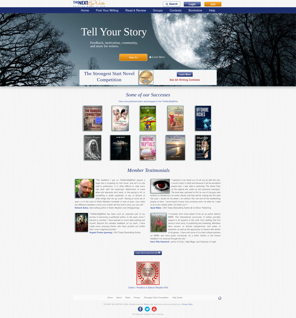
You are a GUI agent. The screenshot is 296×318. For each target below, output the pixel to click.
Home (85, 10)
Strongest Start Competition (156, 297)
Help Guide (177, 297)
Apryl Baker (155, 207)
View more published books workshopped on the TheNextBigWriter (148, 101)
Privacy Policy (187, 304)
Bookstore (195, 10)
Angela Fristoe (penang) (100, 232)
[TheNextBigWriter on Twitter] (148, 309)
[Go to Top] (219, 298)
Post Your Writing (107, 10)
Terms (146, 304)
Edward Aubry (81, 207)
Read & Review (135, 10)
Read (127, 297)
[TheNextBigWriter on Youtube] (155, 309)
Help (212, 10)
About (119, 297)
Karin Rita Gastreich (159, 241)
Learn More (158, 57)
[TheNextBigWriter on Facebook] (141, 309)
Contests (176, 10)
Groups (158, 10)
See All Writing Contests (185, 80)
